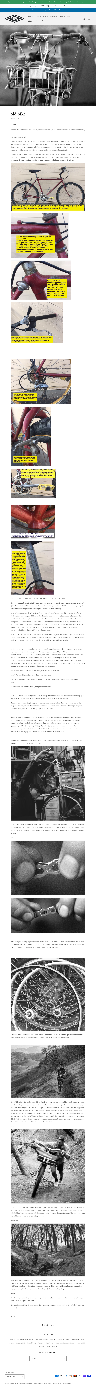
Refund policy (38, 1383)
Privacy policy (47, 1383)
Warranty (41, 1343)
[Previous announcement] (6, 2)
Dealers (11, 1343)
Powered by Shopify (27, 1383)
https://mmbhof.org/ (18, 137)
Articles (52, 1339)
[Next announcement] (90, 2)
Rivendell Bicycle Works (15, 1383)
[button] (30, 16)
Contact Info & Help (63, 1339)
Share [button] (14, 124)
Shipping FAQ (20, 1343)
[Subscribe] (64, 1358)
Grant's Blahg (50, 1343)
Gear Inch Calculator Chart (65, 1343)
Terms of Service (51, 1346)
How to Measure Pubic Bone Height (21, 1339)
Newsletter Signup (78, 1339)
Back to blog (49, 1325)
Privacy (41, 1346)
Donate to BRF (80, 1343)
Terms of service (57, 1383)
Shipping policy (67, 1383)
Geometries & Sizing (41, 1339)
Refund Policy (31, 1343)
